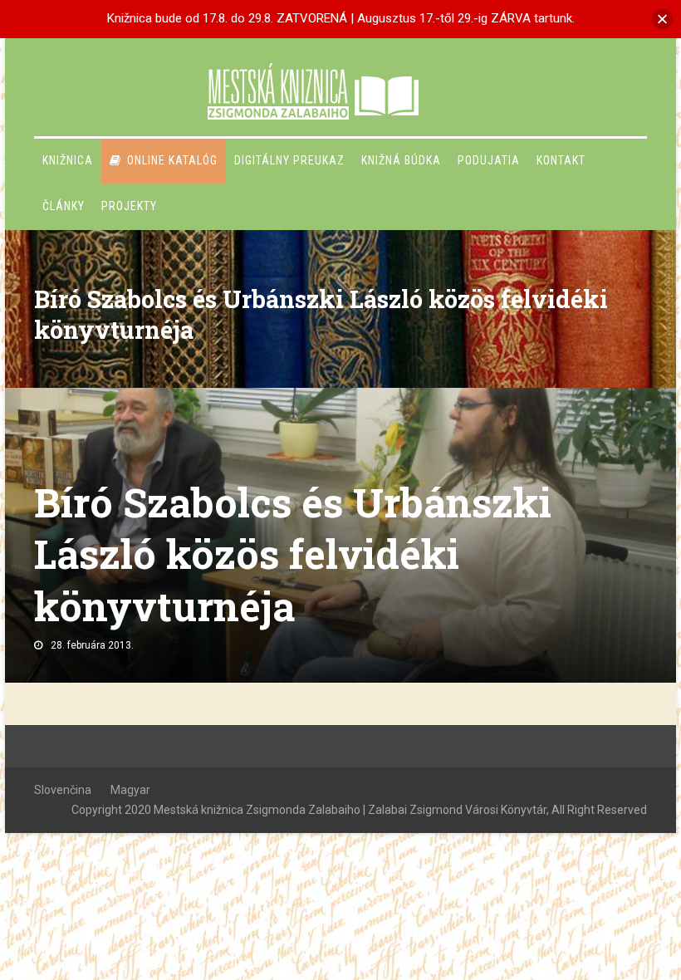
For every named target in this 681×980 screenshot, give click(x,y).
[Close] (662, 18)
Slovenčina (62, 789)
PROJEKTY (129, 206)
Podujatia (489, 160)
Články (63, 206)
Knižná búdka (401, 160)
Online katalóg (172, 160)
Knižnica (67, 160)
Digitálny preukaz (289, 160)
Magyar (130, 789)
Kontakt (560, 160)
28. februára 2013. (92, 645)
